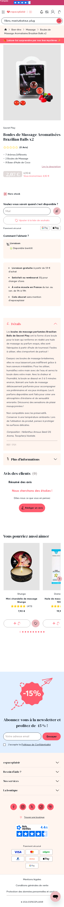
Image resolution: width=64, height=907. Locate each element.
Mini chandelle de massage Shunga (21, 600)
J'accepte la (29, 744)
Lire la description (51, 166)
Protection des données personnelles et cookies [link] (32, 891)
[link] (47, 12)
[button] (42, 12)
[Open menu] (3, 12)
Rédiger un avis (34, 507)
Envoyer (52, 736)
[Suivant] (59, 578)
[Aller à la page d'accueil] (5, 30)
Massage (31, 29)
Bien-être (16, 29)
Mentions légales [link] (32, 879)
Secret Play (9, 127)
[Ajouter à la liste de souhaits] (36, 623)
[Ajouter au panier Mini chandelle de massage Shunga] (17, 623)
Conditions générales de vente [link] (32, 885)
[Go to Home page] (19, 11)
